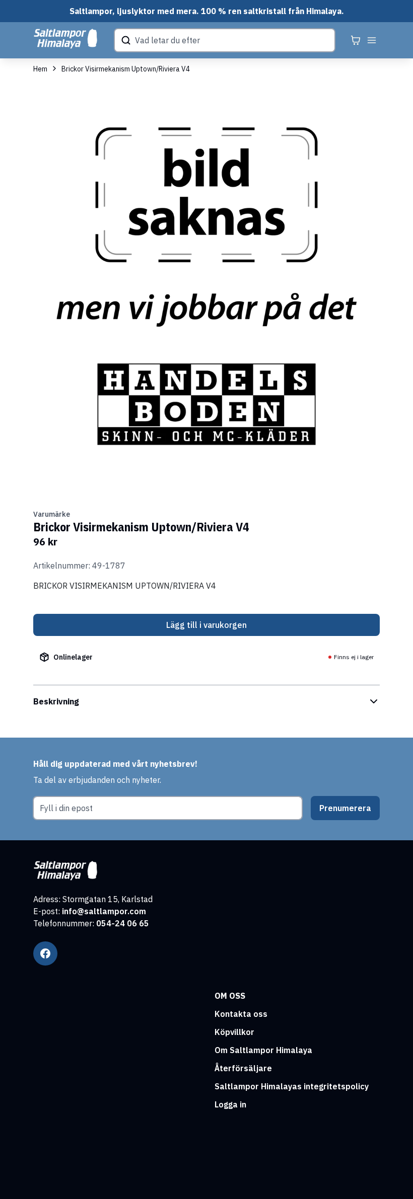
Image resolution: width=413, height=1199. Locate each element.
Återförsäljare (243, 1068)
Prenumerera (345, 808)
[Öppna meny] (372, 40)
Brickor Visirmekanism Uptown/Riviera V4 (125, 68)
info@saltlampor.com (104, 911)
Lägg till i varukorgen (206, 625)
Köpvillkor (234, 1032)
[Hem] (65, 38)
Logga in (230, 1104)
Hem (40, 68)
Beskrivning (56, 701)
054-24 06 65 (122, 923)
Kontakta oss (241, 1014)
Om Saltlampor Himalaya (263, 1050)
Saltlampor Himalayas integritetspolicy (292, 1086)
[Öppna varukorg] (356, 40)
